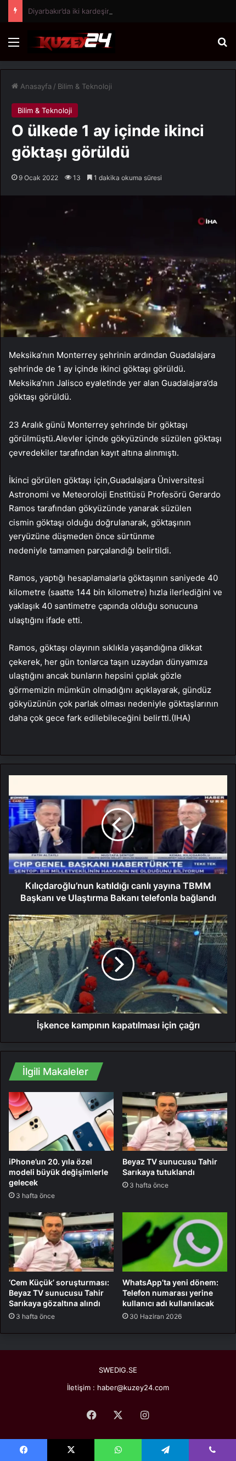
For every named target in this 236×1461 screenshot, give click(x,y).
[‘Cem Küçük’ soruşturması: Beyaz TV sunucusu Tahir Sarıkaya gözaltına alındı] (61, 1241)
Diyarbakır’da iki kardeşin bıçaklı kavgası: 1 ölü (105, 11)
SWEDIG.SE (118, 1369)
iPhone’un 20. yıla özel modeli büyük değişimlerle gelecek (58, 1172)
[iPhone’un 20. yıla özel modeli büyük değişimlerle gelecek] (61, 1121)
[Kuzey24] (71, 41)
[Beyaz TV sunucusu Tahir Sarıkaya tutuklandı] (174, 1121)
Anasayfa (35, 86)
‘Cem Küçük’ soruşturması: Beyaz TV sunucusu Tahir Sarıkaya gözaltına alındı (59, 1293)
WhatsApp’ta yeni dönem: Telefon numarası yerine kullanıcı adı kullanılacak (170, 1293)
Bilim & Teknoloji (85, 86)
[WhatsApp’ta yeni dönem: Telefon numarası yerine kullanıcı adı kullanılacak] (174, 1241)
